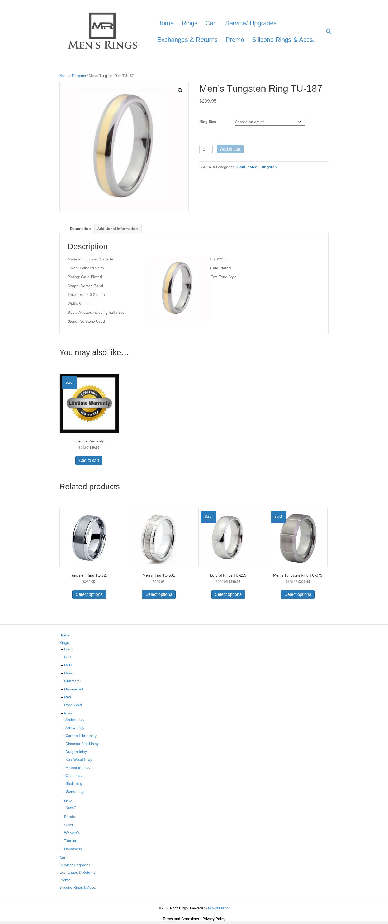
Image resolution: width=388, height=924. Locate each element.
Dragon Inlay (76, 751)
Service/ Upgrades (251, 23)
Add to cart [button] (89, 460)
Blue (68, 657)
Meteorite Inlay (77, 768)
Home (165, 23)
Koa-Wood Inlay (78, 759)
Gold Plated (247, 167)
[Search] (325, 31)
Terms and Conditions (181, 919)
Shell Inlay (74, 783)
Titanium (71, 841)
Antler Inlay (74, 720)
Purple (69, 817)
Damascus (73, 849)
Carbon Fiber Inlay (81, 735)
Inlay (68, 713)
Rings (189, 23)
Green (69, 673)
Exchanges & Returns (187, 39)
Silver (68, 825)
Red (67, 697)
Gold (68, 665)
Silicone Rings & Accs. (283, 39)
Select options (89, 594)
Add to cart (230, 149)
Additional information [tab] (117, 228)
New (68, 801)
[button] (180, 90)
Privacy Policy (213, 919)
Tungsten (79, 76)
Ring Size (207, 121)
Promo (235, 39)
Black (68, 649)
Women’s (72, 833)
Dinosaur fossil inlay (82, 744)
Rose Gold (73, 705)
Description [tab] (80, 228)
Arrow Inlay (74, 727)
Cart (211, 23)
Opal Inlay (73, 775)
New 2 (70, 807)
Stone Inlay (74, 791)
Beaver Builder (218, 908)
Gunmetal (72, 681)
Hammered (73, 689)
